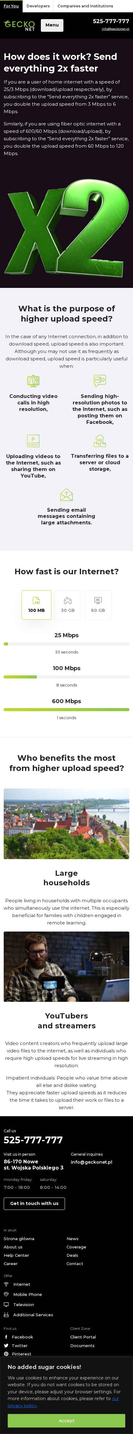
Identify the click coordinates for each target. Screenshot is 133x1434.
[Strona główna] (19, 25)
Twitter (20, 1345)
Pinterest (21, 1353)
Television (23, 1304)
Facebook (22, 1336)
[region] (66, 1395)
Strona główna (19, 1238)
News (72, 1238)
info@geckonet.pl (115, 29)
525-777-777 (111, 21)
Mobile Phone (27, 1294)
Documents (82, 1345)
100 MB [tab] (36, 610)
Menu (52, 25)
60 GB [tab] (98, 610)
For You (11, 6)
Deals (72, 1255)
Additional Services (33, 1314)
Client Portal (83, 1336)
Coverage (76, 1246)
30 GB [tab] (68, 610)
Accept (67, 1421)
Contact (74, 1263)
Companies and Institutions (85, 6)
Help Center (16, 1255)
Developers (38, 6)
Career (11, 1263)
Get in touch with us (34, 1203)
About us (13, 1246)
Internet (21, 1284)
